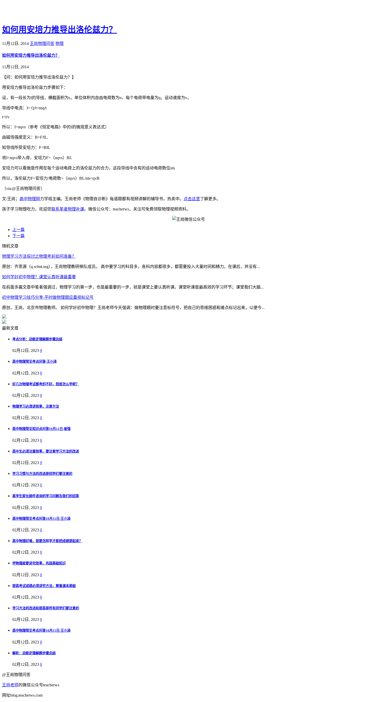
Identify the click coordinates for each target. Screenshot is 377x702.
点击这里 (192, 199)
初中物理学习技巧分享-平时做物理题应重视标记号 (48, 297)
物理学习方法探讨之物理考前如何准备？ (39, 256)
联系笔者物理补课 (67, 209)
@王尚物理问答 (30, 12)
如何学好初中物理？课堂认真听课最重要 (39, 277)
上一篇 (18, 229)
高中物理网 (29, 199)
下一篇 (18, 236)
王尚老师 (10, 685)
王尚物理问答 (42, 43)
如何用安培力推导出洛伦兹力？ (59, 29)
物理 (59, 43)
